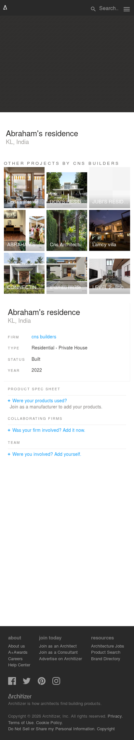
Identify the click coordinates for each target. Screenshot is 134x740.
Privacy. (115, 716)
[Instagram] (56, 683)
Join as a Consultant (58, 652)
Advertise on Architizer (60, 658)
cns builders (44, 336)
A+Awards (18, 652)
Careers (15, 658)
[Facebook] (12, 683)
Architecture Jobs (107, 646)
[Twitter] (27, 683)
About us (16, 646)
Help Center (19, 664)
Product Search (105, 652)
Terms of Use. (21, 722)
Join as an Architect (58, 646)
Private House (73, 347)
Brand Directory (105, 658)
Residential (43, 347)
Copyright (106, 728)
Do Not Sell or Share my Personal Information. (52, 728)
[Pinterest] (42, 683)
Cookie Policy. (49, 722)
